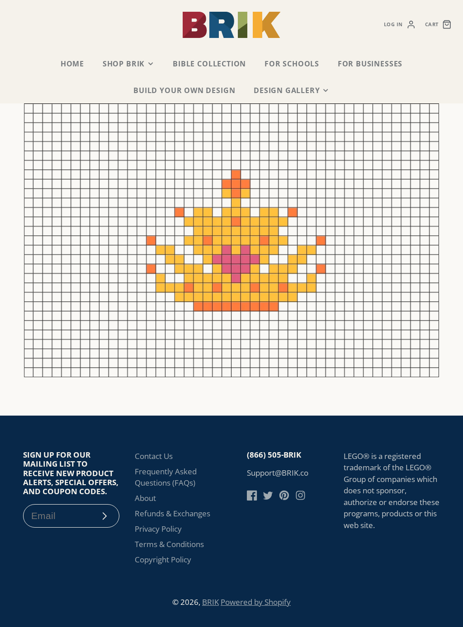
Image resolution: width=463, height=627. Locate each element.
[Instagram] (300, 495)
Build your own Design (184, 90)
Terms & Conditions (169, 544)
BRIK (210, 602)
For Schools (292, 64)
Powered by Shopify (256, 602)
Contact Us (154, 456)
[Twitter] (268, 495)
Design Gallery (287, 90)
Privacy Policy (158, 529)
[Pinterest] (284, 495)
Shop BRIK (124, 64)
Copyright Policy (163, 559)
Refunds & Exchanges (172, 513)
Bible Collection (209, 64)
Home (72, 64)
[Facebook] (252, 495)
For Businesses (370, 64)
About (145, 498)
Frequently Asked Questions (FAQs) (166, 477)
